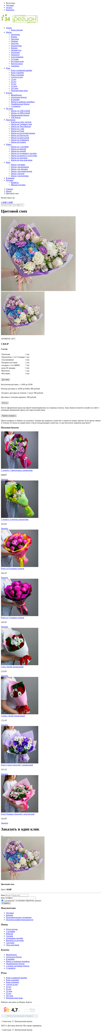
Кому (8, 162)
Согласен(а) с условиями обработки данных (22, 901)
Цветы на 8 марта (18, 142)
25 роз (13, 82)
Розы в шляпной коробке (21, 70)
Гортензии (15, 52)
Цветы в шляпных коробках (23, 102)
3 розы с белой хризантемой (13, 716)
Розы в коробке (17, 73)
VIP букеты (16, 117)
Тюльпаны (15, 34)
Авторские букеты (19, 97)
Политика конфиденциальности (19, 920)
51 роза (14, 86)
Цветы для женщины (20, 167)
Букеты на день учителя (21, 122)
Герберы (14, 41)
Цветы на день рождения (21, 160)
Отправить (6, 903)
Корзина (9, 915)
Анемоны (15, 66)
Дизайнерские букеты (20, 104)
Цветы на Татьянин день (21, 124)
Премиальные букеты (20, 115)
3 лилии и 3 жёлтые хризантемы (14, 519)
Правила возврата (9, 416)
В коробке (15, 99)
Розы (8, 68)
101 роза (14, 88)
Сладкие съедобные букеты (17, 966)
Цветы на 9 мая (17, 131)
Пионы (14, 37)
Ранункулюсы (17, 64)
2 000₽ (4, 202)
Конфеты (15, 182)
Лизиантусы (16, 50)
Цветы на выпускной (20, 138)
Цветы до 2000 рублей (20, 113)
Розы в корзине (17, 75)
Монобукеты (16, 95)
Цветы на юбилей (18, 149)
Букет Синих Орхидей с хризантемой (17, 765)
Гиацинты (15, 55)
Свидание (10, 943)
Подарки (9, 180)
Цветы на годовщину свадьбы (24, 153)
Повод (8, 144)
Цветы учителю (17, 173)
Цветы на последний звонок (23, 133)
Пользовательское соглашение (19, 917)
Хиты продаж (17, 30)
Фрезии (14, 48)
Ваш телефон (6, 898)
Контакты (10, 10)
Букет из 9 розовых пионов (12, 568)
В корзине (10, 178)
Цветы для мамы (18, 165)
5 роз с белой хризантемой (12, 667)
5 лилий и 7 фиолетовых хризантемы (17, 470)
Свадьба (9, 936)
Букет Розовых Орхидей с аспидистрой (17, 814)
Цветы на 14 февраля (20, 140)
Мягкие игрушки (18, 185)
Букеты (9, 93)
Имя (3, 895)
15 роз (13, 79)
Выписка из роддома (15, 940)
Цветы (9, 32)
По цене (9, 108)
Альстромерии (17, 57)
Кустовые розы (17, 61)
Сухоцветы (15, 106)
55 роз (8, 993)
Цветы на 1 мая (17, 129)
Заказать (4, 479)
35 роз (13, 84)
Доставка (10, 5)
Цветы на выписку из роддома (24, 156)
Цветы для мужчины (20, 176)
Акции (9, 28)
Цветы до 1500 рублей (20, 111)
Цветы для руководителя (21, 171)
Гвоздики (15, 39)
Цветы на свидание (19, 158)
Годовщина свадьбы (14, 938)
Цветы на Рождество (20, 135)
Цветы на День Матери (21, 126)
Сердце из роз (17, 77)
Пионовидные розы (19, 90)
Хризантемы (16, 46)
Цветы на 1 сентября (19, 147)
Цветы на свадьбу (18, 151)
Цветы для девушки (19, 169)
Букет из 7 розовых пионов (12, 618)
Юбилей (9, 934)
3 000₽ (10, 202)
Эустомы (15, 59)
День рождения (12, 945)
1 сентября (10, 931)
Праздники (10, 120)
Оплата (9, 7)
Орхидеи (15, 43)
